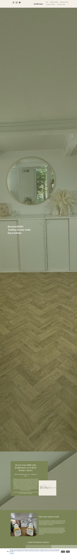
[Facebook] (13, 2)
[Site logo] (38, 6)
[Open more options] (67, 4)
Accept (62, 551)
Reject (67, 551)
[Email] (20, 2)
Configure (12, 553)
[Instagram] (17, 2)
